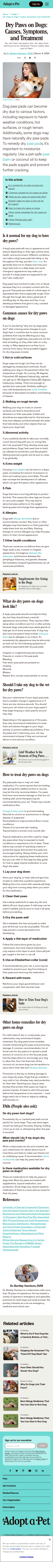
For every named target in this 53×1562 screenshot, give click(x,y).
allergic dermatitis (22, 518)
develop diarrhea (38, 1067)
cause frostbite (39, 389)
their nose (37, 261)
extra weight (18, 469)
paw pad (34, 143)
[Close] (50, 1540)
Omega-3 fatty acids (13, 811)
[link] (40, 1459)
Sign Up (36, 4)
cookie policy (15, 1549)
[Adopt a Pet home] (11, 4)
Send (42, 1445)
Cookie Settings (27, 1557)
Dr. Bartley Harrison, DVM (19, 53)
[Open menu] (47, 4)
